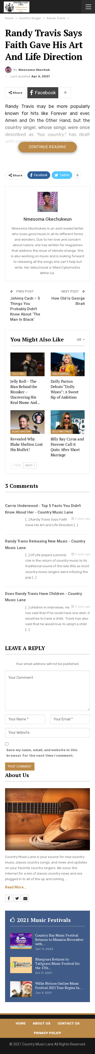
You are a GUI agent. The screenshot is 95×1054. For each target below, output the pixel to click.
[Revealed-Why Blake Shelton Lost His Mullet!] (27, 422)
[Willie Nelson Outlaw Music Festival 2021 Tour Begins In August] (21, 989)
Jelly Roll (18, 374)
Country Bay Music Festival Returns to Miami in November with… (59, 939)
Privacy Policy (47, 1033)
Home (21, 1023)
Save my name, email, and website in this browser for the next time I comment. (42, 752)
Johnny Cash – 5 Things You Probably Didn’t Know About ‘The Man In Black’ (25, 309)
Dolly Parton (60, 374)
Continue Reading (47, 147)
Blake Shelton (21, 431)
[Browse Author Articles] (47, 202)
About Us (41, 1023)
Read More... (16, 887)
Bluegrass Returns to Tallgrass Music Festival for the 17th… (57, 963)
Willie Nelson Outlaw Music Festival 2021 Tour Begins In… (59, 985)
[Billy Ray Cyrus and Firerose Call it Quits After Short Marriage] (68, 422)
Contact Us (69, 1023)
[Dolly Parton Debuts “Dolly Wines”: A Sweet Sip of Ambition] (68, 364)
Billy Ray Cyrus (61, 431)
